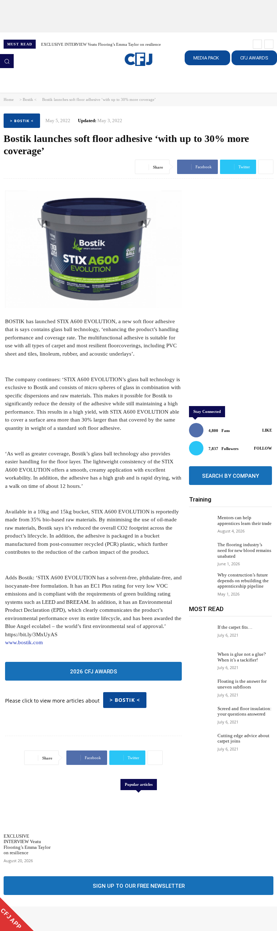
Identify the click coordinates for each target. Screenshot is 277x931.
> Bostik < (27, 99)
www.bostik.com (24, 642)
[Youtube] (49, 919)
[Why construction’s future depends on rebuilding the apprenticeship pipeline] (201, 582)
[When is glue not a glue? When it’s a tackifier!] (201, 661)
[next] (268, 44)
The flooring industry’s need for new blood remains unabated (244, 550)
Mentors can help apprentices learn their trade (244, 520)
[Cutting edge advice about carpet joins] (201, 743)
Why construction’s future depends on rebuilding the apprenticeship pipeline (243, 580)
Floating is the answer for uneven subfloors (242, 684)
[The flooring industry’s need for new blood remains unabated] (201, 552)
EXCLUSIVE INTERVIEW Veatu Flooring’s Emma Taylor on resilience (101, 44)
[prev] (257, 44)
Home (9, 99)
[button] (7, 61)
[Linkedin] (29, 919)
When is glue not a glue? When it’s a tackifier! (241, 657)
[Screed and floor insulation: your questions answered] (201, 716)
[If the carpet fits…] (201, 634)
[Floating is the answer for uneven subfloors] (201, 688)
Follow (263, 448)
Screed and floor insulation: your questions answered (244, 711)
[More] (265, 167)
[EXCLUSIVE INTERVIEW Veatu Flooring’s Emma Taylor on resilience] (28, 813)
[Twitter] (39, 919)
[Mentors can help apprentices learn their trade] (201, 525)
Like (267, 430)
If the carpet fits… (234, 627)
